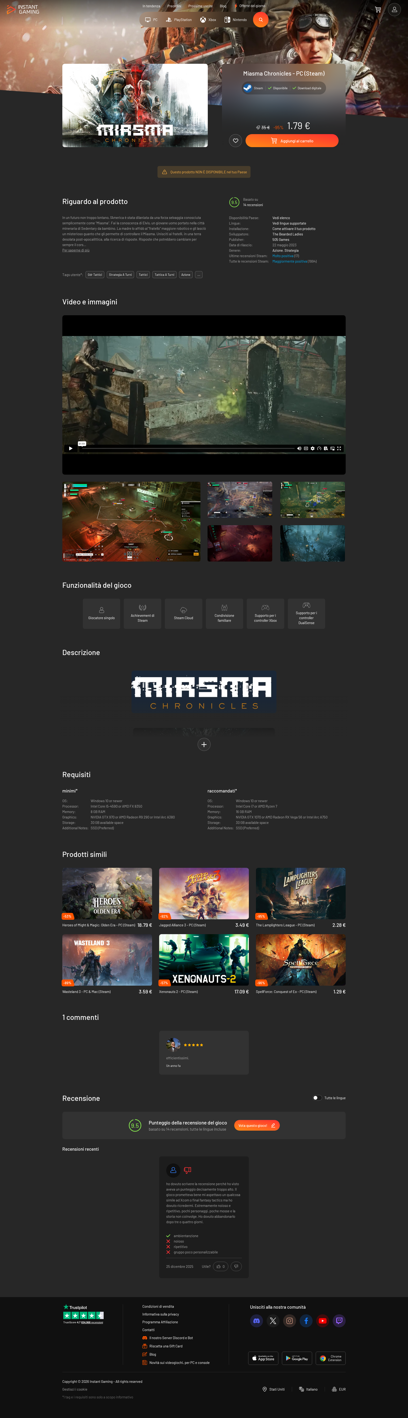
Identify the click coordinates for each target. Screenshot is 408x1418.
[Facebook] (306, 1320)
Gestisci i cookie (74, 1389)
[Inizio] (23, 9)
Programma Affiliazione (160, 1322)
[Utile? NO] (236, 1266)
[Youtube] (322, 1320)
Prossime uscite (200, 6)
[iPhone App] (263, 1358)
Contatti (148, 1330)
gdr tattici (95, 275)
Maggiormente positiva (290, 261)
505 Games (280, 239)
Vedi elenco (281, 218)
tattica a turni (164, 275)
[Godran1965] (173, 1045)
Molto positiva (283, 256)
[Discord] (256, 1320)
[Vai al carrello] (378, 9)
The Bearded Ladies (287, 234)
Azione (277, 250)
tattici (143, 275)
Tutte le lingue (335, 1098)
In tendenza (151, 6)
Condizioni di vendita (158, 1306)
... (198, 275)
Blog (223, 6)
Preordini (174, 6)
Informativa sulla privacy (160, 1314)
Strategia (292, 250)
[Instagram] (289, 1320)
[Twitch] (339, 1320)
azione (185, 275)
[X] (273, 1320)
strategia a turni (120, 275)
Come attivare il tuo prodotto (293, 228)
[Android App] (297, 1358)
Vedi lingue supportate (289, 223)
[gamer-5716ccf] (173, 1170)
